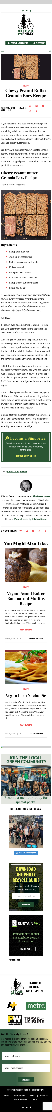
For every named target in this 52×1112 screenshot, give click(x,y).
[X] (31, 111)
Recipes (26, 85)
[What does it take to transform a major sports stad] (26, 831)
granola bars (12, 471)
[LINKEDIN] (46, 531)
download (26, 904)
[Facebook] (43, 106)
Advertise (44, 1096)
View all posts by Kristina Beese (30, 519)
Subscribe (40, 43)
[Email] (37, 106)
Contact (35, 1099)
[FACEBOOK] (34, 531)
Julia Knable (38, 733)
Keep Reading (26, 629)
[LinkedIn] (37, 111)
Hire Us (32, 1096)
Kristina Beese (9, 108)
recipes (23, 471)
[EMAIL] (27, 531)
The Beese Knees (41, 496)
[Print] (31, 106)
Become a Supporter (19, 43)
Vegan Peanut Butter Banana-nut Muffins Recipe (26, 598)
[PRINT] (21, 531)
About (6, 1096)
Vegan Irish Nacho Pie (26, 695)
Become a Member (20, 1099)
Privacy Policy (19, 1096)
